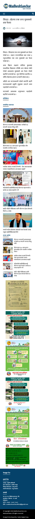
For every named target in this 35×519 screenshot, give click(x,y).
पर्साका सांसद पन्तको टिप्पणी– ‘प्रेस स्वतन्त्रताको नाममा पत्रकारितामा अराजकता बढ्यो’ (17, 168)
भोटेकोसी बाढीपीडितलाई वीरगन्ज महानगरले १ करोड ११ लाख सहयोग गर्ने (17, 189)
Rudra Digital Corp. (23, 517)
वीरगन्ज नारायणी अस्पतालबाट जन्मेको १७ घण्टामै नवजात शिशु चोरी (15, 126)
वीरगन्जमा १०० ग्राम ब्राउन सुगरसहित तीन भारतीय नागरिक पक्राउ (15, 147)
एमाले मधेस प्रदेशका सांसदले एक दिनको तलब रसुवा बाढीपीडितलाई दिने (17, 231)
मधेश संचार (8, 28)
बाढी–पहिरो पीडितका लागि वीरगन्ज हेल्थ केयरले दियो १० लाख (17, 210)
